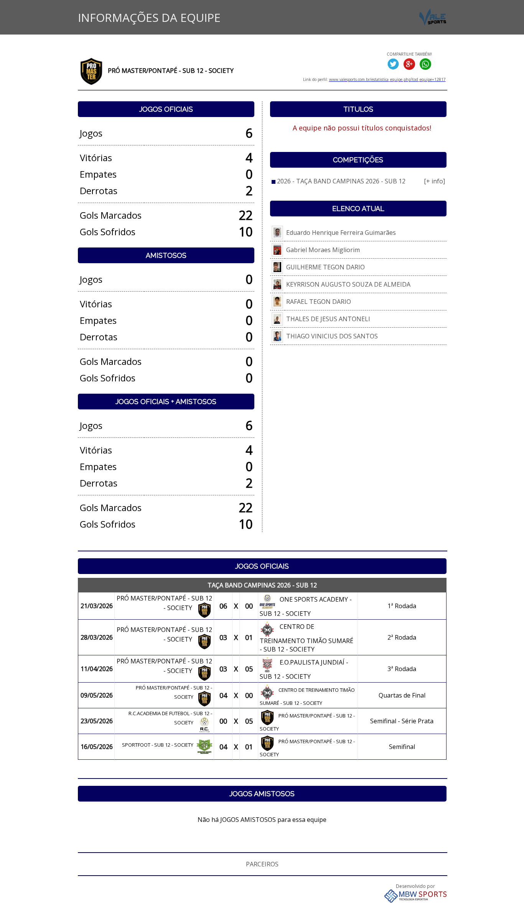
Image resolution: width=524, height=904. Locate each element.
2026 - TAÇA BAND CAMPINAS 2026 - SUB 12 (341, 181)
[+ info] (434, 181)
